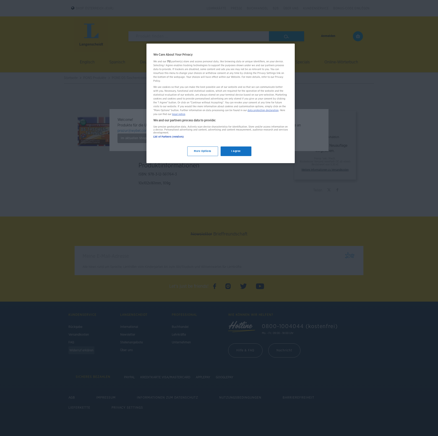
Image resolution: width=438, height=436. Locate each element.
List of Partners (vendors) (168, 137)
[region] (220, 103)
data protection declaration (263, 110)
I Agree (236, 151)
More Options (202, 151)
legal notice (178, 114)
